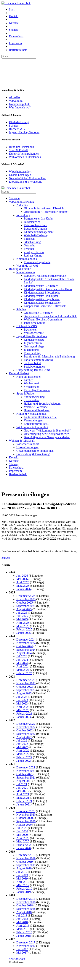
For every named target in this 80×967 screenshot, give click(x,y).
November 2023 (26, 683)
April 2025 (22, 622)
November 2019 (26, 858)
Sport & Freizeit (18, 150)
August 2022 (24, 737)
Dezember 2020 (25, 811)
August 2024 (24, 653)
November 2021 (26, 770)
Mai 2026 (22, 579)
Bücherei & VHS (19, 129)
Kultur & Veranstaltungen (24, 153)
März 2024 (22, 669)
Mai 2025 (22, 619)
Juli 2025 (21, 612)
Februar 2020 (24, 844)
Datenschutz (16, 36)
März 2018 (22, 929)
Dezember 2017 (25, 942)
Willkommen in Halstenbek (25, 157)
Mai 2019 (22, 878)
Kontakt (13, 16)
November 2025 (26, 599)
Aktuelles (14, 97)
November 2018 (26, 902)
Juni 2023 (22, 700)
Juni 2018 (22, 918)
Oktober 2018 (24, 905)
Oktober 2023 (24, 686)
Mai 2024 (22, 663)
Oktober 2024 (24, 646)
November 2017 (26, 945)
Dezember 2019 (25, 855)
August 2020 (24, 824)
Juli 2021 (21, 784)
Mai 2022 (22, 747)
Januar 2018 (23, 935)
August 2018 (24, 912)
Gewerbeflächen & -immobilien (27, 178)
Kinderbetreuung (19, 122)
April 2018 (22, 925)
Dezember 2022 (25, 723)
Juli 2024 (21, 656)
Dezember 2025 (25, 595)
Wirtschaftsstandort (20, 171)
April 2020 (22, 838)
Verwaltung (16, 100)
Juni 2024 (22, 659)
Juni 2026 (22, 575)
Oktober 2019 (24, 861)
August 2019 (24, 868)
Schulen (13, 125)
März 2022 (22, 754)
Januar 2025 (23, 632)
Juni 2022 (22, 743)
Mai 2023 (22, 703)
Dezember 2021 (25, 767)
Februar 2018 (24, 932)
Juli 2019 (21, 871)
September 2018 (26, 908)
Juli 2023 (21, 696)
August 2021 (24, 780)
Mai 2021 (22, 791)
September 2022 (26, 733)
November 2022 (26, 727)
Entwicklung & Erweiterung (25, 181)
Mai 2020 (22, 834)
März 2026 (22, 585)
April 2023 (22, 706)
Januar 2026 (23, 589)
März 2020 (22, 841)
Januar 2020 (23, 848)
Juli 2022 (21, 740)
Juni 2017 (22, 949)
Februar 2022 (24, 757)
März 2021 (22, 797)
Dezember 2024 (25, 639)
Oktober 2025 (24, 602)
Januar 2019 (23, 892)
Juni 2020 (22, 831)
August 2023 (24, 693)
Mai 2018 (22, 922)
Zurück (5, 557)
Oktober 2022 (24, 730)
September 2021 (26, 777)
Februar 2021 (24, 801)
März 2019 (22, 885)
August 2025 (24, 609)
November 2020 (26, 814)
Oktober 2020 (24, 817)
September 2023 (26, 690)
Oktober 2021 (24, 774)
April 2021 (22, 794)
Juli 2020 (21, 828)
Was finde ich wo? (20, 107)
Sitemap (13, 29)
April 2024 (22, 666)
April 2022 (22, 750)
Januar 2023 (23, 717)
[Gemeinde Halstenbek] (16, 3)
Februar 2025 (24, 629)
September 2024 (26, 649)
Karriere (14, 22)
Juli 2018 (21, 915)
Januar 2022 (23, 760)
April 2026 (22, 582)
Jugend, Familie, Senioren (24, 132)
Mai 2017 (22, 952)
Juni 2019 (22, 875)
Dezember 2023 (25, 679)
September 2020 (26, 821)
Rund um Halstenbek (21, 146)
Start (11, 9)
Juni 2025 (22, 616)
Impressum (15, 43)
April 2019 (22, 881)
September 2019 (26, 865)
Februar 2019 (24, 888)
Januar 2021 (23, 804)
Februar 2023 (24, 713)
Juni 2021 (22, 787)
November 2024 (26, 642)
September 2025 (26, 605)
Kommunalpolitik (19, 104)
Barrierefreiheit (18, 49)
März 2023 (22, 710)
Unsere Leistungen (20, 174)
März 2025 (22, 626)
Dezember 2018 (25, 898)
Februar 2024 (24, 673)
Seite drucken (17, 958)
